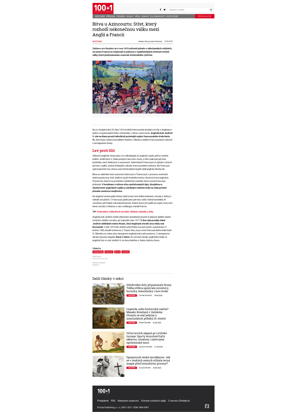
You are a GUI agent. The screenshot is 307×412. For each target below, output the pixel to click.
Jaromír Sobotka (145, 347)
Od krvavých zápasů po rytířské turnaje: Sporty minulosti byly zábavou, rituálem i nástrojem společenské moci (146, 338)
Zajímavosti (157, 16)
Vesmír (120, 16)
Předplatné (204, 16)
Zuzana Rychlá (145, 368)
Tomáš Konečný (145, 295)
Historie (100, 16)
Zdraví (145, 16)
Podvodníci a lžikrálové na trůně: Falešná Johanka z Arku (125, 211)
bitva (117, 252)
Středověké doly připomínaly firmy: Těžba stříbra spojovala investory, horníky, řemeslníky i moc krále (149, 288)
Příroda (110, 16)
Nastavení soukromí (128, 400)
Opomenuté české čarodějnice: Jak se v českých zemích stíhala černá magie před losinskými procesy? (148, 360)
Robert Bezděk (145, 323)
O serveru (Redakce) (179, 400)
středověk (98, 252)
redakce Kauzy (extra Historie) (150, 41)
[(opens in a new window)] (160, 9)
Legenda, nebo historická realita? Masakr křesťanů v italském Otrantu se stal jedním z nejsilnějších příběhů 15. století (147, 313)
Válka (129, 16)
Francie (108, 252)
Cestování (172, 16)
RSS (113, 400)
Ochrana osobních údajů (153, 400)
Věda (137, 16)
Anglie (125, 252)
